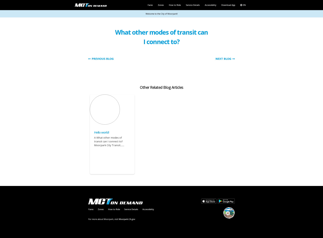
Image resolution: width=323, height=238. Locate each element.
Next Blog (223, 59)
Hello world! (101, 132)
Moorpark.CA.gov (127, 219)
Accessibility (210, 5)
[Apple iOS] (208, 201)
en (244, 5)
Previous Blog (103, 59)
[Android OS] (226, 201)
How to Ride (175, 5)
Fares (150, 5)
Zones (161, 5)
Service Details (193, 5)
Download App (228, 5)
